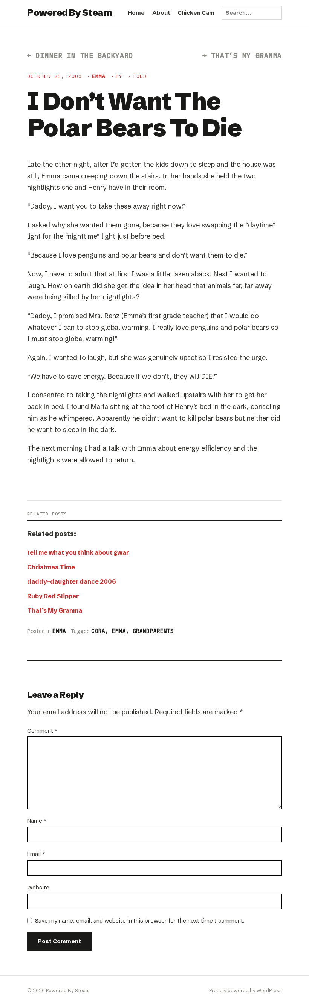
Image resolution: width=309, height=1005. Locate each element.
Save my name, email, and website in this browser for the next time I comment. (140, 920)
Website (38, 887)
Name (36, 820)
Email (36, 853)
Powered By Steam (69, 12)
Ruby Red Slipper (53, 596)
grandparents (153, 631)
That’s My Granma (54, 610)
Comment (42, 730)
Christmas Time (51, 567)
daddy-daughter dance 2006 (71, 581)
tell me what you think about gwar (78, 552)
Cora (98, 631)
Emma (99, 76)
